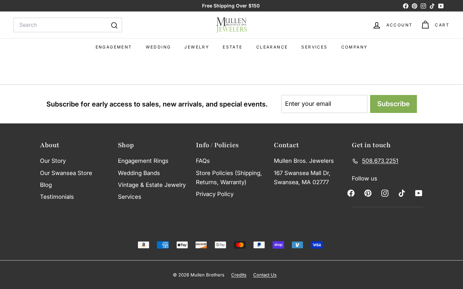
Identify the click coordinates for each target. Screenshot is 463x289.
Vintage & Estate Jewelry (152, 184)
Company (354, 47)
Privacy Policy (215, 194)
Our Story (53, 160)
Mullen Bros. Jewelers (304, 160)
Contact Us (265, 274)
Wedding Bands (139, 173)
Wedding (158, 47)
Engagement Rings (143, 160)
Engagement (114, 47)
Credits (238, 274)
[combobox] (68, 25)
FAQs (203, 160)
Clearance (272, 47)
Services (314, 47)
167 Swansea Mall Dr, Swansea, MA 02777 (302, 178)
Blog (46, 184)
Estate (232, 47)
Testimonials (57, 196)
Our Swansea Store (66, 173)
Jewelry (196, 47)
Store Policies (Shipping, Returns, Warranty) (229, 178)
